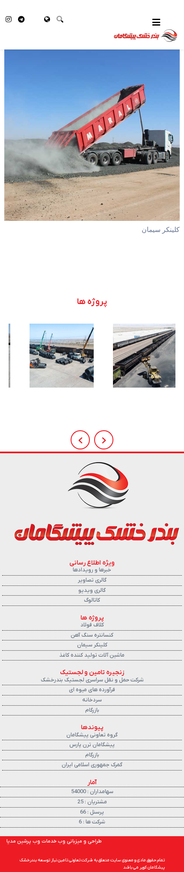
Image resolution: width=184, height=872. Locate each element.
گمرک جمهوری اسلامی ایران (92, 764)
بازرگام (92, 710)
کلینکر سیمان (92, 645)
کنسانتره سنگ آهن (92, 635)
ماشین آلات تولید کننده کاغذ (92, 655)
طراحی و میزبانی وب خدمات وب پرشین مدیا (54, 841)
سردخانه (92, 700)
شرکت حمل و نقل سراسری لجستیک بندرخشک (92, 680)
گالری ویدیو (92, 590)
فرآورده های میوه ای (92, 689)
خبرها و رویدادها (92, 570)
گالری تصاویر (92, 580)
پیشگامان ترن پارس (92, 744)
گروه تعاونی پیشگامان (92, 735)
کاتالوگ (92, 600)
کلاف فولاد (92, 625)
